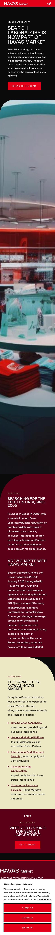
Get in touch (27, 844)
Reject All (27, 927)
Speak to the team (24, 86)
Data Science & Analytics (26, 722)
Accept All (27, 907)
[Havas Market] (16, 3)
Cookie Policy (44, 899)
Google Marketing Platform (27, 737)
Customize (27, 917)
